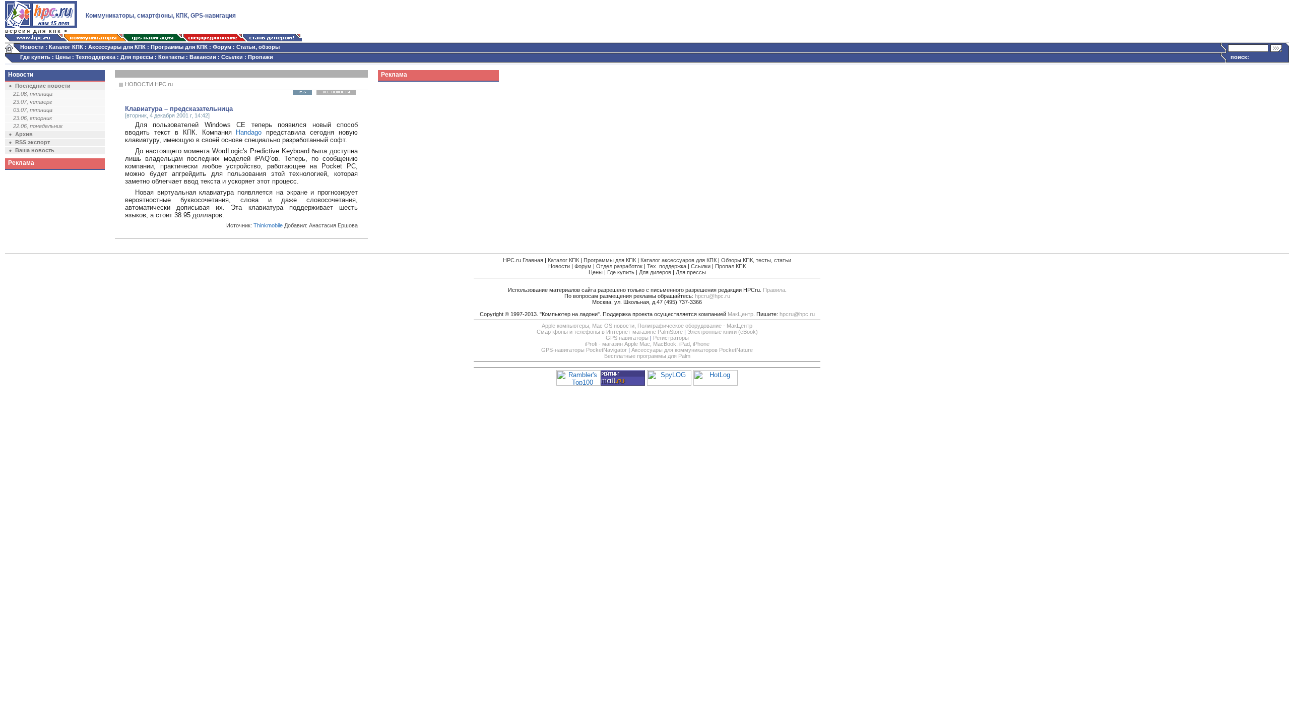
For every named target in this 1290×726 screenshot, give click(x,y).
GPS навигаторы (627, 338)
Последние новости (43, 86)
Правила (774, 290)
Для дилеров (655, 272)
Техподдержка (95, 57)
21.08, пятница (32, 94)
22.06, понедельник (37, 126)
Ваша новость (34, 150)
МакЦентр (740, 314)
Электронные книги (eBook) (722, 332)
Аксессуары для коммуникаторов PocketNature (692, 350)
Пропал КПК (730, 266)
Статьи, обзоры (258, 47)
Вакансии (202, 57)
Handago (249, 132)
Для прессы (136, 57)
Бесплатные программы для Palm (647, 356)
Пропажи (260, 57)
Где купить (35, 57)
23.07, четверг (32, 102)
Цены (63, 57)
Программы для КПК (179, 47)
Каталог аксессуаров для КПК (678, 260)
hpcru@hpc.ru (712, 296)
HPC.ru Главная (523, 260)
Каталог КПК (66, 47)
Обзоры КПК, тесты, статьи (756, 260)
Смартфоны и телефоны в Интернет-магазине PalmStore (610, 332)
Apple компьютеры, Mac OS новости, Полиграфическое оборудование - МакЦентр (647, 326)
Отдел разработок (619, 266)
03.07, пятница (32, 110)
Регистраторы (671, 338)
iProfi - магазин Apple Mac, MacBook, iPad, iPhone (647, 344)
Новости (32, 47)
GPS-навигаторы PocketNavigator (584, 350)
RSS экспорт (32, 142)
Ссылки (232, 57)
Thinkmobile (268, 225)
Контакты (171, 57)
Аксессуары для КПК (117, 47)
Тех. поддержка (666, 266)
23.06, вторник (32, 118)
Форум (222, 47)
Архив (24, 134)
